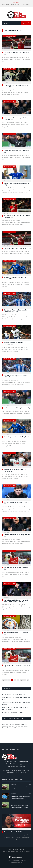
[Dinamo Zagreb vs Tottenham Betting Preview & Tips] (16, 75)
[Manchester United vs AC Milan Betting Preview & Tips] (16, 205)
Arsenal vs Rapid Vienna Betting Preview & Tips (17, 666)
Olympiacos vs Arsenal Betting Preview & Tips (17, 151)
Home (9, 849)
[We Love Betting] (16, 15)
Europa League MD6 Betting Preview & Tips (16, 633)
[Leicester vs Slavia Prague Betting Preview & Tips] (16, 267)
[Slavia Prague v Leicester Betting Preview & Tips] (16, 426)
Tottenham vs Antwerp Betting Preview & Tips (17, 535)
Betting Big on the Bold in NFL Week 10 (12, 712)
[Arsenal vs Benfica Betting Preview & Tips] (16, 238)
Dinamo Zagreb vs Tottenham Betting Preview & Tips (16, 86)
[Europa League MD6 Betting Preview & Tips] (16, 622)
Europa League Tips (9, 36)
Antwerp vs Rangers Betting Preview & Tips (16, 503)
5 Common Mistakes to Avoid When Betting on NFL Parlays (19, 806)
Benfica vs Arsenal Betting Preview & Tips (17, 408)
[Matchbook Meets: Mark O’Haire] (16, 821)
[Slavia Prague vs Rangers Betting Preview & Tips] (16, 172)
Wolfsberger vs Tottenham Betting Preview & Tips (15, 470)
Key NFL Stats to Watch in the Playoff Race (14, 694)
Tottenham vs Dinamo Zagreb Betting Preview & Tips (16, 118)
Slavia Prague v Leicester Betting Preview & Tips (17, 437)
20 (24, 680)
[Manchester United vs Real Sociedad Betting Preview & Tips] (16, 299)
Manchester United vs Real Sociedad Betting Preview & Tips (15, 310)
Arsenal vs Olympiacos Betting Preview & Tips (17, 53)
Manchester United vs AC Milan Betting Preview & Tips (17, 216)
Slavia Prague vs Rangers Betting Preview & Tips (17, 184)
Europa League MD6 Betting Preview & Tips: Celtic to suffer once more (16, 601)
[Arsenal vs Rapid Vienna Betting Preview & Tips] (16, 655)
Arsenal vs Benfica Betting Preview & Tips (17, 248)
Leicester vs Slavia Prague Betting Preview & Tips (15, 278)
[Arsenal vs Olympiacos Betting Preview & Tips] (16, 42)
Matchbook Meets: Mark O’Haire (14, 832)
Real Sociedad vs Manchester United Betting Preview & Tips (15, 376)
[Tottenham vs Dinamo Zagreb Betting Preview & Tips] (16, 107)
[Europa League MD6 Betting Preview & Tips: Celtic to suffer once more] (16, 589)
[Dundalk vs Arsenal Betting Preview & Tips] (16, 557)
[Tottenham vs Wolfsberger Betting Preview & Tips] (16, 332)
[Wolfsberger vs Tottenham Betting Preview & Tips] (16, 459)
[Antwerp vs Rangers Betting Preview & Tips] (16, 491)
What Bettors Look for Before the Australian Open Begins (17, 4)
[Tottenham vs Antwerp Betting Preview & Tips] (16, 524)
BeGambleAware (15, 862)
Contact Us (22, 849)
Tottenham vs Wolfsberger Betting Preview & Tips (15, 343)
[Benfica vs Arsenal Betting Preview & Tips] (16, 397)
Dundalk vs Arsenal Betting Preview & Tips (16, 568)
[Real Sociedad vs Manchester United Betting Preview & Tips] (16, 365)
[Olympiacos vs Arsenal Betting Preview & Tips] (16, 140)
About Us (15, 849)
